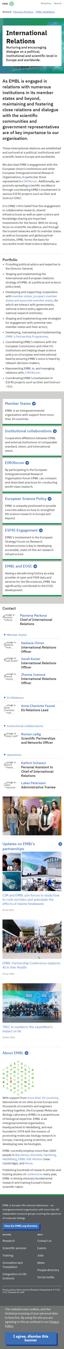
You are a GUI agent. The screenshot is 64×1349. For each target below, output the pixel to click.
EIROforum (29, 181)
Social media (45, 1277)
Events (41, 1248)
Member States (18, 404)
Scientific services (14, 1248)
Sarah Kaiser (30, 659)
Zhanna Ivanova (33, 675)
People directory (48, 1270)
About (40, 1235)
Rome (29, 1163)
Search (58, 3)
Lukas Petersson (33, 783)
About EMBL (12, 1053)
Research (8, 1240)
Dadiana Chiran (32, 643)
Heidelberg (9, 1159)
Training (7, 1255)
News (41, 1262)
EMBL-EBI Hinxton (30, 1159)
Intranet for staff (16, 1292)
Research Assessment (41, 1290)
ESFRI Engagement (21, 530)
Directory (46, 3)
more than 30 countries (42, 1098)
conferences (34, 1174)
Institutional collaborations (28, 431)
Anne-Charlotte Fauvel (38, 706)
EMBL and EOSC (18, 566)
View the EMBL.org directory (20, 1226)
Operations (14, 755)
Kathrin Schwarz (33, 763)
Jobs (40, 1255)
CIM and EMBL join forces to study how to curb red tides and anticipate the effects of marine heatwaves (30, 900)
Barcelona (22, 1155)
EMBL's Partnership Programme (27, 336)
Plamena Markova (23, 12)
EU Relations (15, 697)
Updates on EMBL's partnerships (18, 846)
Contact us (44, 1240)
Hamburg (49, 1155)
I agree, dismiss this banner (30, 1338)
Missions (6, 1235)
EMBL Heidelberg (45, 12)
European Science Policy (25, 499)
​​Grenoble (36, 1155)
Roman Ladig (31, 734)
